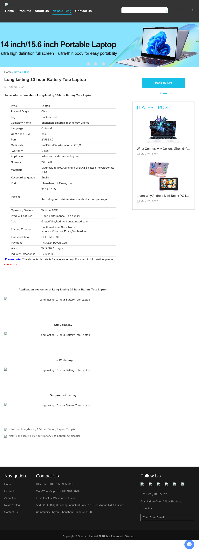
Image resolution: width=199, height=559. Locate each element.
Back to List (163, 83)
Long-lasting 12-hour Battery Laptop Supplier (48, 429)
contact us (10, 264)
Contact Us (83, 11)
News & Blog (62, 11)
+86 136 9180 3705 (68, 491)
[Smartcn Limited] (21, 4)
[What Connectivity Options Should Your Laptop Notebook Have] (163, 129)
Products (24, 11)
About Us (42, 11)
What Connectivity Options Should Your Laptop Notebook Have (163, 148)
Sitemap (130, 536)
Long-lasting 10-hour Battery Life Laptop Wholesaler (48, 435)
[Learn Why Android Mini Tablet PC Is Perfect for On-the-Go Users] (163, 176)
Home (9, 11)
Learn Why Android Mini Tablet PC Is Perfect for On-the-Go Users (163, 195)
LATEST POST (155, 107)
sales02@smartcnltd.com (60, 498)
